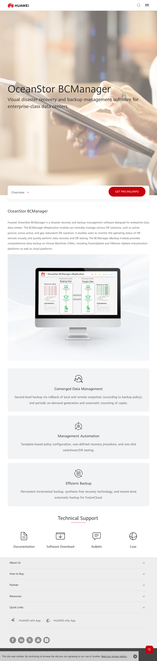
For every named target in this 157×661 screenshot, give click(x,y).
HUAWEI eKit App (30, 620)
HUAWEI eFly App (64, 620)
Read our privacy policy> (114, 656)
